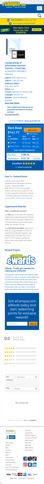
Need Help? (13, 478)
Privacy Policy (10, 460)
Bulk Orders (9, 443)
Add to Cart (32, 130)
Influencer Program (31, 438)
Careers (8, 445)
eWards (8, 452)
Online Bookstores (11, 470)
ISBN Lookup (29, 448)
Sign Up (33, 324)
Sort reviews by (9, 378)
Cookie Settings (10, 462)
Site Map (8, 465)
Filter (7, 388)
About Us (28, 430)
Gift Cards (28, 443)
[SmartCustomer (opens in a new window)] (23, 167)
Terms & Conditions (12, 467)
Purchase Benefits (12, 114)
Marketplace (29, 450)
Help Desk (28, 445)
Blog (7, 448)
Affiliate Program (30, 435)
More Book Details (12, 103)
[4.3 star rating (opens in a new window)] (28, 163)
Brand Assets (29, 440)
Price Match (9, 457)
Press (7, 455)
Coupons (8, 450)
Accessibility (29, 433)
